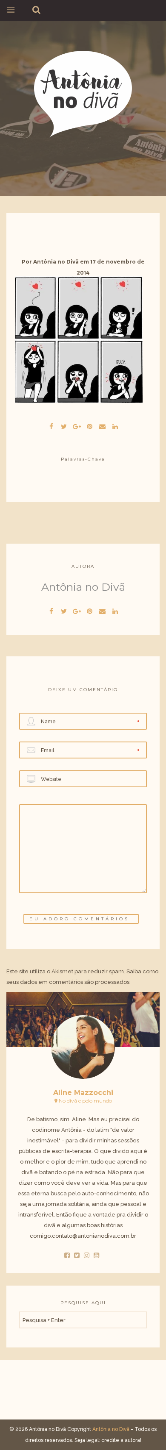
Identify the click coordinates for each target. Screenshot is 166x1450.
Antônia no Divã (56, 261)
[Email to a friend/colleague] (102, 425)
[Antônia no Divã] (83, 92)
